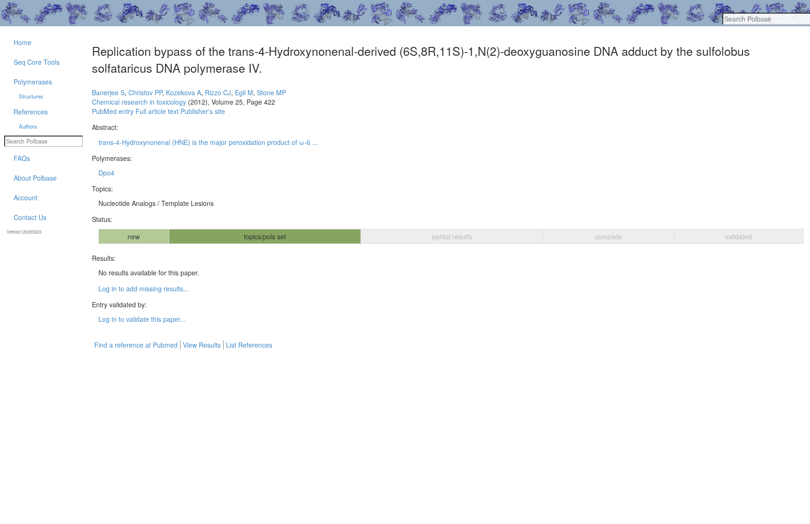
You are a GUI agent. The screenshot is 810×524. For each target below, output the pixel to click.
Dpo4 (106, 172)
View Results (202, 344)
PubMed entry (113, 111)
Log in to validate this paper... (142, 319)
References (31, 111)
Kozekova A (183, 92)
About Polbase (35, 177)
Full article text (157, 111)
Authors (28, 126)
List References (249, 344)
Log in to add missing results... (143, 288)
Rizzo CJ (218, 92)
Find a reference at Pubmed (136, 344)
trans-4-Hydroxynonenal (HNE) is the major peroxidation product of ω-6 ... (208, 142)
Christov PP (145, 92)
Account (26, 197)
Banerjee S (108, 92)
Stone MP (271, 92)
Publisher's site (202, 111)
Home (22, 42)
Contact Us (30, 217)
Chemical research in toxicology (139, 101)
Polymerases (33, 81)
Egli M (244, 92)
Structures (31, 96)
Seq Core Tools (37, 62)
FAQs (22, 158)
